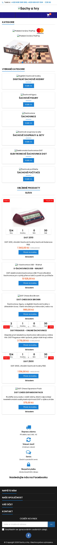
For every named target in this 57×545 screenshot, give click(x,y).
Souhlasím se (26, 503)
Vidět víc (29, 60)
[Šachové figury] (28, 68)
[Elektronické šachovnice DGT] (29, 124)
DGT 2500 (29, 335)
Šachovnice (28, 91)
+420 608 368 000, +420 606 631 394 (27, 2)
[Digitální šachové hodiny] (28, 50)
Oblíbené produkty (28, 161)
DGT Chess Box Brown (28, 273)
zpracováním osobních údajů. (33, 503)
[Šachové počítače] (28, 143)
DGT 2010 (28, 211)
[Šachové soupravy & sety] (28, 106)
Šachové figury (28, 72)
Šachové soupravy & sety (28, 109)
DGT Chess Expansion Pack (28, 366)
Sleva (28, 166)
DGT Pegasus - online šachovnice (28, 304)
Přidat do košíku (28, 226)
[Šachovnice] (28, 87)
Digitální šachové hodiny (28, 53)
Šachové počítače (28, 146)
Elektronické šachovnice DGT (28, 128)
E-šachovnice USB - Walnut (28, 242)
